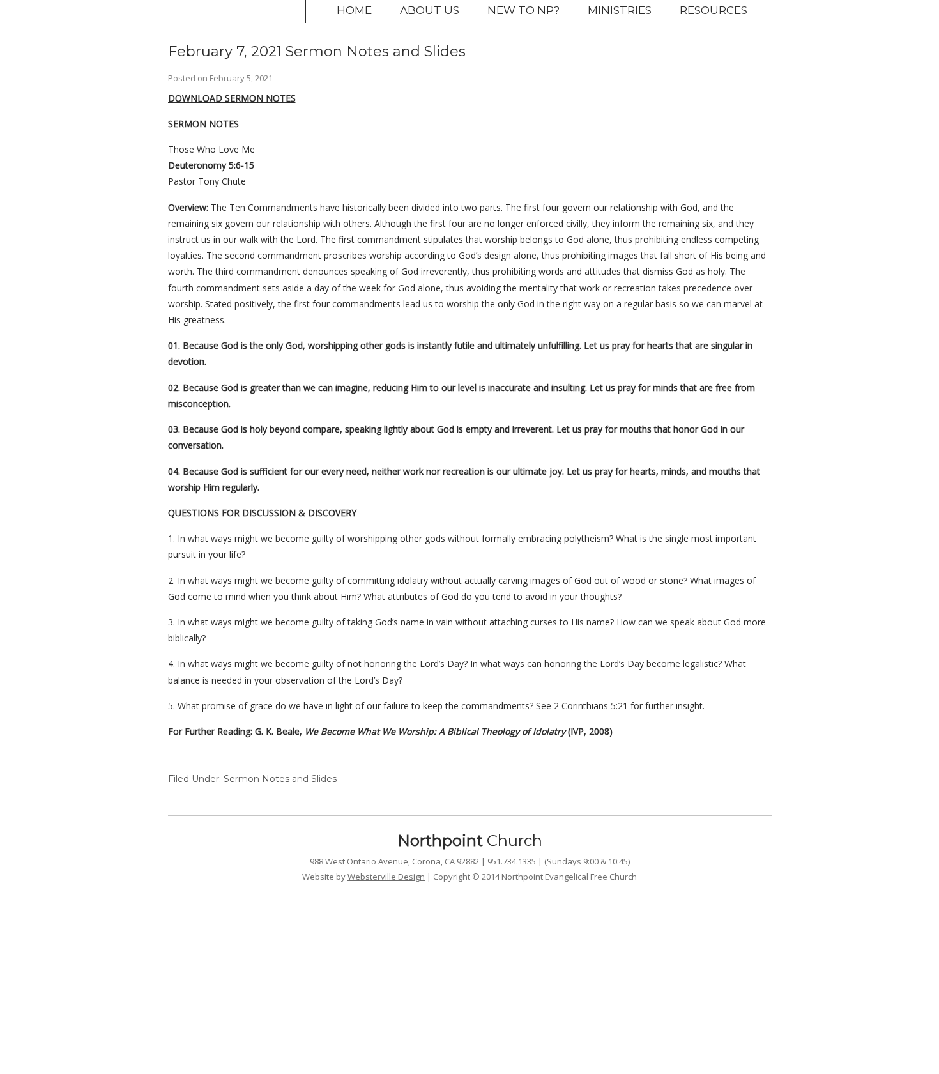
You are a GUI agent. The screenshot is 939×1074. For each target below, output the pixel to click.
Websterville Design (386, 876)
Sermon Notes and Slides (280, 779)
